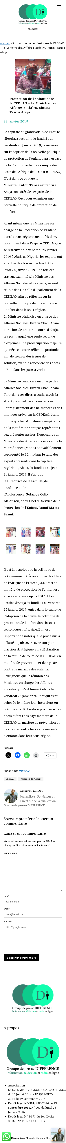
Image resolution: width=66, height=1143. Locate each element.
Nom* (6, 896)
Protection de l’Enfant (30, 778)
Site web (8, 921)
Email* (7, 908)
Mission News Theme (22, 1138)
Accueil (5, 43)
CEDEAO (10, 778)
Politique (24, 771)
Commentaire (10, 852)
